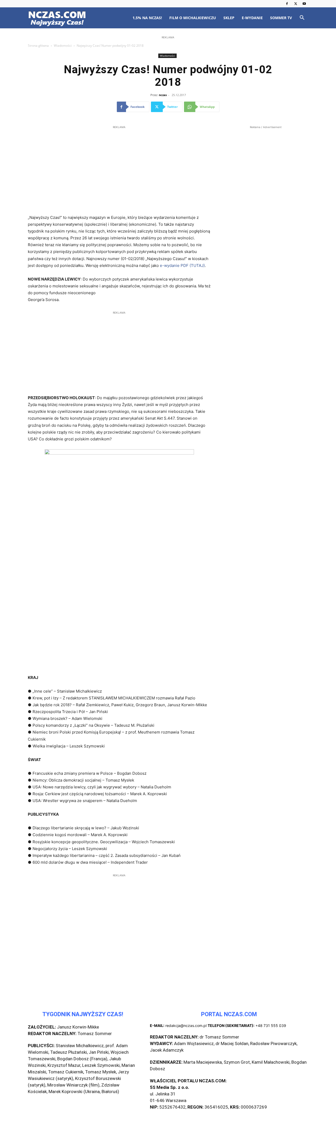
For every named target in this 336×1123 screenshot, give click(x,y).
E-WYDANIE (252, 17)
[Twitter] (296, 3)
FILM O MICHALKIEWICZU (192, 17)
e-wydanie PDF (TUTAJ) (182, 265)
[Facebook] (287, 3)
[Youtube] (304, 3)
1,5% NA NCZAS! (147, 17)
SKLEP (228, 17)
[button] (302, 18)
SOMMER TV (281, 17)
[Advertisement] (168, 74)
